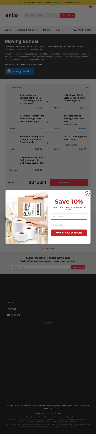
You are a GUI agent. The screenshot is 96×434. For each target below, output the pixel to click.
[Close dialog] (87, 193)
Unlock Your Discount (69, 232)
